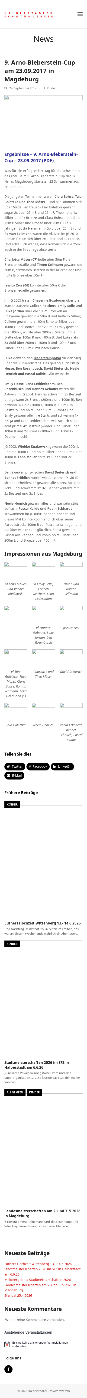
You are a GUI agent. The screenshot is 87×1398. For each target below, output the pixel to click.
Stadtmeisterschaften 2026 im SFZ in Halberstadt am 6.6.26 (36, 1065)
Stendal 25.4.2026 (18, 1295)
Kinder (51, 88)
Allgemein (15, 1092)
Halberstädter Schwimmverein (29, 15)
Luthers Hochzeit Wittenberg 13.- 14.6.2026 (42, 923)
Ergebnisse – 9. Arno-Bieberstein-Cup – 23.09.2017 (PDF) (41, 157)
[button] (80, 14)
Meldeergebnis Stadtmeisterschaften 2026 (37, 1279)
